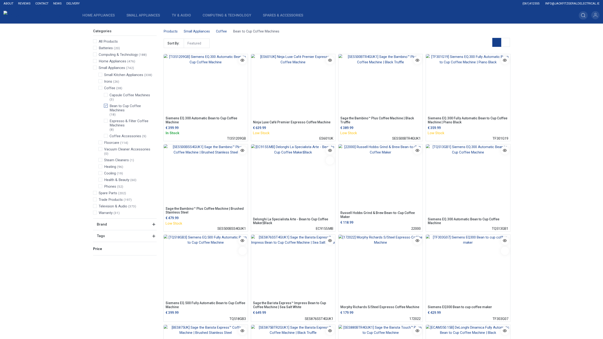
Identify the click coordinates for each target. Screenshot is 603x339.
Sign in (595, 15)
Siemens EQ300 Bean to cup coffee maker (460, 307)
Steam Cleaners (116, 160)
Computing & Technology (118, 54)
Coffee (109, 88)
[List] (505, 42)
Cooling (110, 173)
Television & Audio (113, 206)
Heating (110, 167)
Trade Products (111, 200)
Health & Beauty (116, 180)
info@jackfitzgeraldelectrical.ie (572, 3)
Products (171, 31)
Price (97, 249)
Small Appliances (112, 68)
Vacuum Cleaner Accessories (127, 149)
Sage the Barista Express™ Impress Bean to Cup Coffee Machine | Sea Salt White (289, 305)
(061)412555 (530, 3)
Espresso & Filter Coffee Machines (129, 123)
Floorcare (111, 143)
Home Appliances (112, 61)
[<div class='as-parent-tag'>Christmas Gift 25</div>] (330, 160)
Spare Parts (108, 193)
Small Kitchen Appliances (123, 75)
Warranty (106, 213)
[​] (259, 3)
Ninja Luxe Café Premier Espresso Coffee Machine (291, 122)
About (8, 3)
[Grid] (496, 42)
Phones (110, 186)
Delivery (73, 3)
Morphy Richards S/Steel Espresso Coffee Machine (379, 307)
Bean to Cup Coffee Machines (125, 108)
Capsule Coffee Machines (130, 95)
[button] (583, 15)
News (57, 3)
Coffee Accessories (125, 136)
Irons (108, 81)
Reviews (24, 3)
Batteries (106, 48)
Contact (42, 3)
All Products (108, 41)
